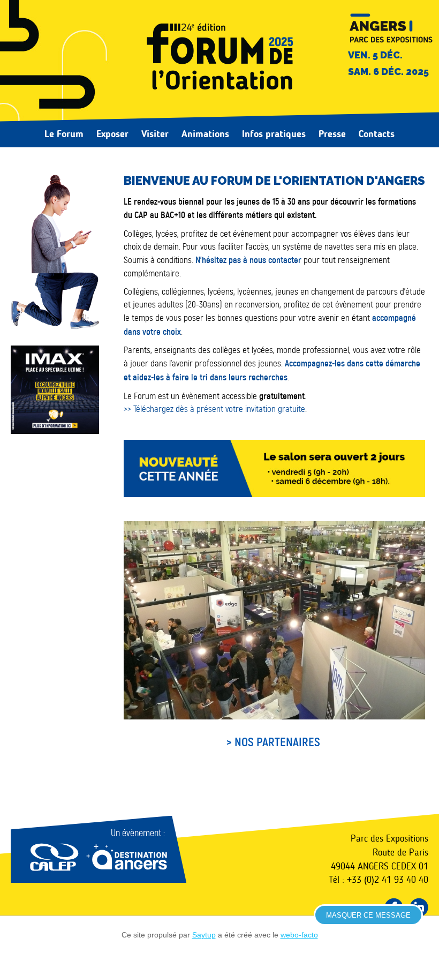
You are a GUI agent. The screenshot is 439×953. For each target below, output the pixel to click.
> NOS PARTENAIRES (274, 742)
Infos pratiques (274, 134)
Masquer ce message (368, 915)
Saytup (204, 935)
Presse (332, 134)
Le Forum (64, 134)
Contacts (377, 134)
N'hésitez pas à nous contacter (248, 260)
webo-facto (299, 935)
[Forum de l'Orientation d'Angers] (219, 58)
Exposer (112, 134)
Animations (205, 134)
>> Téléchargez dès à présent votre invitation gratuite (214, 409)
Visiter (155, 134)
